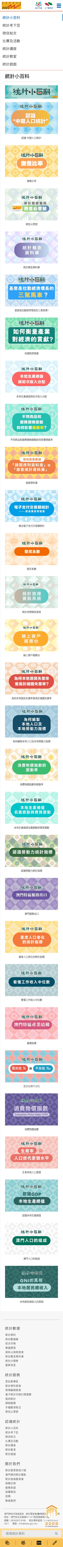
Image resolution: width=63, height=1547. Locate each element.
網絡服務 (10, 1403)
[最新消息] (39, 1543)
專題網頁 (10, 1347)
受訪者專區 (11, 1381)
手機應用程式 (13, 1407)
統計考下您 (11, 25)
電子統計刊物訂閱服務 (18, 1394)
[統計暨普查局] (11, 5)
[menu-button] (58, 6)
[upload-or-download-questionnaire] (49, 4)
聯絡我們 (10, 1500)
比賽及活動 (11, 41)
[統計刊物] (24, 1543)
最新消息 (10, 1365)
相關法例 (10, 1483)
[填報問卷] (55, 1542)
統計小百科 (11, 17)
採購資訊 (10, 1491)
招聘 (8, 1496)
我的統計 (10, 1398)
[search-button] (56, 1533)
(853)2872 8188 (18, 1520)
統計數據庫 (11, 1339)
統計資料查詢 (13, 1385)
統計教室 (10, 56)
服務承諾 (10, 1487)
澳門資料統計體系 (15, 1474)
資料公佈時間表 (14, 1352)
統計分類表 (11, 1360)
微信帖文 (10, 33)
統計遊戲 (10, 64)
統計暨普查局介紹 (15, 1470)
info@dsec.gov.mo (28, 1523)
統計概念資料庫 (14, 1356)
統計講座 (10, 48)
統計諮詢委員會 (14, 1479)
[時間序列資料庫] (8, 1542)
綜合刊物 (10, 1343)
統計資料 (10, 1334)
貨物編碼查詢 (13, 1390)
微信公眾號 (11, 1411)
